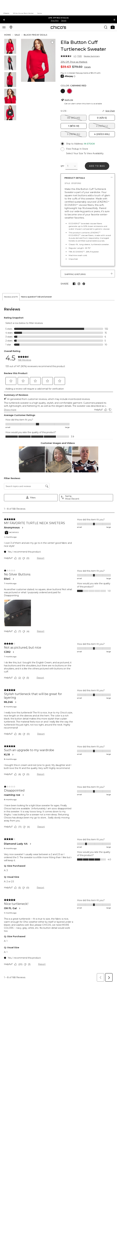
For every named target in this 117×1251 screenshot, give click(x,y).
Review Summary (92, 56)
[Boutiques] (11, 27)
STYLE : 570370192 (73, 183)
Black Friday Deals (35, 35)
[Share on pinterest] (84, 284)
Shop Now (55, 20)
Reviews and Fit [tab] (11, 297)
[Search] (106, 27)
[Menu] (4, 27)
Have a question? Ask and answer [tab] (36, 297)
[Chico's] (58, 27)
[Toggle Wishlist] (52, 42)
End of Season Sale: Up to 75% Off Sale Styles (58, 18)
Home (7, 35)
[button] (112, 27)
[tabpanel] (58, 642)
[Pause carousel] (114, 20)
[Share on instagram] (79, 284)
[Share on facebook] (74, 284)
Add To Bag (97, 166)
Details (87, 67)
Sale (17, 35)
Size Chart (110, 111)
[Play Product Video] (10, 112)
